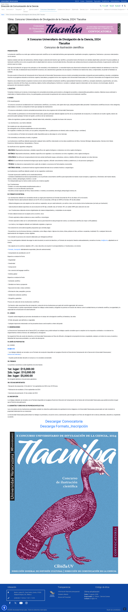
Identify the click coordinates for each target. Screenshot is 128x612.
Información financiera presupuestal (68, 591)
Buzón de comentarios (113, 610)
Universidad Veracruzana (9, 1)
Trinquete (18, 9)
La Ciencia (25, 10)
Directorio (124, 1)
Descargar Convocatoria (64, 421)
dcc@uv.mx (104, 240)
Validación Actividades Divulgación (114, 9)
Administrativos (115, 1)
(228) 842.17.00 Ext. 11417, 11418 (24, 598)
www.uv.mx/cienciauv (14, 354)
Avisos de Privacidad (64, 597)
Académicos (105, 1)
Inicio (3, 9)
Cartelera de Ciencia (63, 9)
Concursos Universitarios (47, 9)
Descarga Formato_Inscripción (64, 426)
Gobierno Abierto (63, 594)
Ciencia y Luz (84, 9)
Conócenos (9, 9)
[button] (100, 6)
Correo (82, 1)
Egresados (97, 1)
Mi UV (77, 1)
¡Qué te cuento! (33, 9)
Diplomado (75, 9)
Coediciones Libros (95, 9)
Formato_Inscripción (14, 249)
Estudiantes (89, 1)
